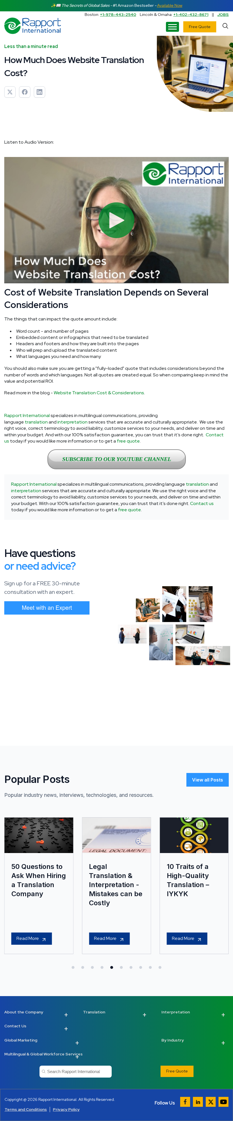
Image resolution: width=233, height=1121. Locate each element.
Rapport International (27, 415)
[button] (73, 967)
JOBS (223, 14)
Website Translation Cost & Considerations (99, 393)
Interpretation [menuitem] (175, 1012)
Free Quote (200, 26)
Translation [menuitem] (94, 1012)
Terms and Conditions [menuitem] (26, 1109)
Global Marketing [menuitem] (20, 1040)
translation (36, 422)
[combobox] (75, 1072)
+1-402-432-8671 (190, 14)
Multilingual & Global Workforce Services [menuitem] (43, 1054)
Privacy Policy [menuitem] (66, 1109)
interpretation (72, 422)
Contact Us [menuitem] (15, 1025)
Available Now (169, 5)
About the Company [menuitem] (23, 1012)
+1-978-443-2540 (118, 14)
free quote (128, 441)
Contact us (202, 503)
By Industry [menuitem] (172, 1040)
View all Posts (207, 780)
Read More (27, 938)
